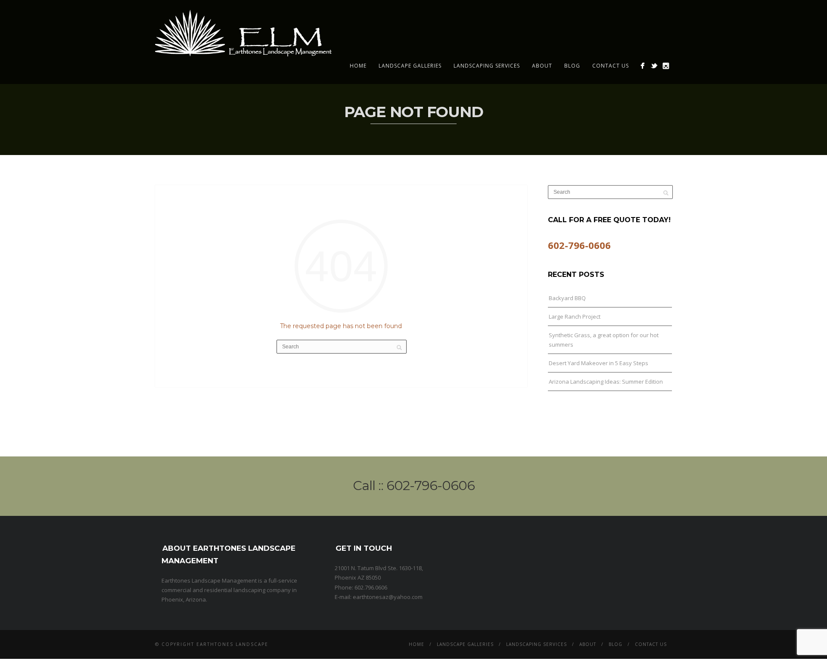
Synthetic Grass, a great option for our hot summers (604, 339)
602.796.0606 (370, 587)
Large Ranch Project (574, 316)
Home (358, 65)
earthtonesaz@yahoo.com (388, 597)
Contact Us (610, 65)
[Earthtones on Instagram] (665, 65)
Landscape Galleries (410, 65)
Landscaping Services (487, 65)
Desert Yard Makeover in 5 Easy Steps (598, 363)
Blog (572, 65)
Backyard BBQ (567, 298)
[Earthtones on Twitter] (654, 65)
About (542, 65)
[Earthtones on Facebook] (642, 65)
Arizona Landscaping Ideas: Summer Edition (606, 381)
